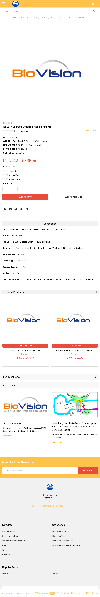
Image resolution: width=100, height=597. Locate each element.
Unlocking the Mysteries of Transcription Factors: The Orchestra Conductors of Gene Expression (74, 426)
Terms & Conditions (13, 587)
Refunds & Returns (62, 587)
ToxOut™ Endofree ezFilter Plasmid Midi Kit (74, 350)
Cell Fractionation (10, 536)
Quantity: (7, 183)
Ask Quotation (8, 531)
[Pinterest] (26, 209)
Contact (5, 545)
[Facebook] (4, 209)
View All (54, 573)
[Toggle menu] (3, 3)
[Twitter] (21, 209)
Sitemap (6, 554)
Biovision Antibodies (61, 531)
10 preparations (13, 175)
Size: (9, 166)
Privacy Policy (86, 587)
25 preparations (13, 179)
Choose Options (25, 346)
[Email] (10, 209)
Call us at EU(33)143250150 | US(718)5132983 (50, 506)
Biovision (6, 573)
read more (7, 435)
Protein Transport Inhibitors (14, 540)
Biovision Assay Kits (61, 536)
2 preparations (12, 171)
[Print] (15, 209)
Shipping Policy (38, 587)
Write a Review (91, 130)
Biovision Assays (11, 423)
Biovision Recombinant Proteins (66, 545)
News (4, 550)
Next (96, 292)
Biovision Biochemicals (62, 540)
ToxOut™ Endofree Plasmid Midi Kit (25, 350)
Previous (92, 292)
